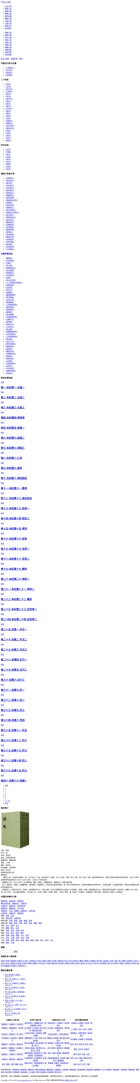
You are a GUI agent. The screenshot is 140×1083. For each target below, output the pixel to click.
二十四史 (74, 1029)
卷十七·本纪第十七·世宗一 (15, 549)
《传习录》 (9, 265)
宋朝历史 (4, 911)
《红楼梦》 (9, 75)
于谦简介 (60, 1023)
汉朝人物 (8, 21)
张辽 (3, 1064)
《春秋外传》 (10, 237)
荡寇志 (86, 1049)
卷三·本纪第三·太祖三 (13, 407)
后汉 (22, 938)
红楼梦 (81, 1023)
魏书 (75, 1049)
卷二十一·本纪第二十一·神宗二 (17, 589)
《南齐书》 (9, 99)
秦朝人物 (8, 18)
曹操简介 (4, 1024)
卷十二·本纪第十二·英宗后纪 (16, 498)
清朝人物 (8, 47)
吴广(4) (28, 961)
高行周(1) (100, 961)
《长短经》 (9, 287)
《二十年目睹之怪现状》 (14, 283)
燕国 (25, 923)
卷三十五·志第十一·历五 (14, 730)
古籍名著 (8, 50)
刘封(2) (112, 961)
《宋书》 (8, 96)
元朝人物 (8, 42)
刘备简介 (12, 1024)
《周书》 (8, 111)
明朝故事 (131, 1070)
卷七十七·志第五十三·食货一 (15, 987)
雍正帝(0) (55, 963)
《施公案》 (9, 244)
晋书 (71, 1044)
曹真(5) (87, 961)
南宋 (7, 943)
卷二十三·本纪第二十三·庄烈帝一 (19, 609)
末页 (6, 803)
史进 (39, 1025)
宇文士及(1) (69, 961)
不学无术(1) (42, 963)
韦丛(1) (3, 963)
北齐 (22, 935)
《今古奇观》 (10, 368)
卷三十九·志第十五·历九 (14, 770)
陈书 (91, 1044)
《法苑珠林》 (10, 227)
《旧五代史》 (10, 126)
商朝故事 (23, 1070)
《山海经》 (9, 361)
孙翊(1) (39, 961)
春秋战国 (8, 16)
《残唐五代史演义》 (12, 212)
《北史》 (8, 118)
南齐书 (81, 1044)
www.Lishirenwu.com (24, 1080)
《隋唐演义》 (10, 195)
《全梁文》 (9, 366)
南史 (83, 1054)
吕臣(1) (73, 963)
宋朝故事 (116, 1070)
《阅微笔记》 (10, 273)
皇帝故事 (8, 1072)
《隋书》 (8, 113)
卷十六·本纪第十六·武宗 (14, 538)
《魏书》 (8, 106)
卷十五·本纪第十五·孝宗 (14, 528)
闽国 (32, 940)
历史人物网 (5, 59)
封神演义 (81, 1039)
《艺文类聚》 (10, 270)
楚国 (30, 921)
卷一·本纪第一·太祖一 (13, 387)
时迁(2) (8, 963)
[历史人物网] (6, 2)
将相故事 (16, 1072)
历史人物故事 (41, 1072)
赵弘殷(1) (62, 963)
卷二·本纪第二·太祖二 (13, 397)
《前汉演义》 (10, 220)
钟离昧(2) (104, 963)
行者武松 (38, 1033)
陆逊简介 (4, 1048)
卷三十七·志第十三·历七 (14, 750)
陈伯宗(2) (76, 961)
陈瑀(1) (45, 961)
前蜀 (7, 940)
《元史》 (8, 138)
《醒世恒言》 (10, 222)
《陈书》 (8, 104)
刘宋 (7, 933)
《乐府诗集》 (10, 242)
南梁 (17, 933)
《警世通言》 (10, 307)
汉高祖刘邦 (64, 1063)
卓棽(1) (78, 963)
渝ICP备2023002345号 (69, 1080)
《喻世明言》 (10, 309)
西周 (7, 916)
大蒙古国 (32, 911)
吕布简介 (4, 1034)
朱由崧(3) (107, 961)
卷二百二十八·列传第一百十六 (16, 1009)
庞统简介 (19, 1048)
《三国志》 (9, 91)
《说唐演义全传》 (11, 200)
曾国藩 (50, 1063)
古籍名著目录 (7, 254)
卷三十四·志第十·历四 (13, 720)
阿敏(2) (30, 963)
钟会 (21, 1064)
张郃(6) (3, 961)
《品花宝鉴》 (10, 198)
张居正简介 (51, 1023)
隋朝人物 (8, 32)
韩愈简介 (50, 1043)
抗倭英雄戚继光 (53, 1058)
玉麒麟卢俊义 (39, 1023)
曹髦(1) (82, 961)
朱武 (38, 1050)
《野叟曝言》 (10, 302)
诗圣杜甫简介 (64, 1034)
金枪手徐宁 (38, 1053)
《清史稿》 (9, 322)
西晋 (7, 930)
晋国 (20, 921)
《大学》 (8, 149)
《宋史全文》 (10, 324)
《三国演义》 (10, 68)
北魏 (7, 935)
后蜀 (12, 940)
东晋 (12, 930)
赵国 (30, 923)
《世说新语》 (10, 247)
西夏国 (16, 911)
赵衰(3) (20, 963)
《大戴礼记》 (10, 319)
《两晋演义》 (10, 207)
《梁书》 (8, 101)
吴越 (27, 940)
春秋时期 (9, 918)
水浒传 (87, 1023)
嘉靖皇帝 (60, 1060)
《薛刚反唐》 (10, 229)
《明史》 (8, 140)
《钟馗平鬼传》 (10, 371)
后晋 (17, 938)
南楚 (37, 940)
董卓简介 (20, 1044)
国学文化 (58, 1072)
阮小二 (36, 1045)
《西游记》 (9, 72)
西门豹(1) (111, 963)
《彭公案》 (9, 329)
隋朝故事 (89, 1070)
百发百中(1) (22, 966)
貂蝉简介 (12, 1048)
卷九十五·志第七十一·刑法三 (15, 979)
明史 (20, 59)
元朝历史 (4, 913)
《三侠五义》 (10, 327)
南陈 (22, 933)
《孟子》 (8, 154)
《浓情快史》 (10, 225)
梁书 (86, 1044)
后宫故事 (50, 1072)
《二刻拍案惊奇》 (11, 305)
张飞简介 (20, 1034)
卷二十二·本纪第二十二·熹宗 (16, 599)
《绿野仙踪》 (10, 285)
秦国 (25, 921)
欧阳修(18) (15, 961)
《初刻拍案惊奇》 (11, 317)
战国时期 (17, 918)
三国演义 (74, 1023)
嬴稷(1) (35, 963)
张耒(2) (135, 963)
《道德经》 (9, 312)
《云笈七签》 (10, 300)
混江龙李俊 (39, 1043)
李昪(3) (8, 961)
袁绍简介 (12, 1034)
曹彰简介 (20, 1059)
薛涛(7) (117, 963)
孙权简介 (20, 1024)
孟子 (79, 1064)
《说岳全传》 (10, 205)
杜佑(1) (83, 963)
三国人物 (8, 23)
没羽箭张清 (38, 1055)
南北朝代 (8, 28)
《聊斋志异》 (10, 358)
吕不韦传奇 (51, 1048)
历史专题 (8, 52)
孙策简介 (12, 1050)
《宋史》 (8, 131)
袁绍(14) (123, 963)
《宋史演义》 (10, 180)
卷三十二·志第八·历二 (13, 700)
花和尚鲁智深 (39, 1063)
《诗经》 (8, 166)
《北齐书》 (9, 109)
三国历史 (4, 906)
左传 (81, 1060)
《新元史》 (9, 183)
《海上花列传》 (10, 280)
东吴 (17, 928)
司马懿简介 (5, 1038)
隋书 (79, 1054)
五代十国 (8, 37)
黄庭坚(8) (61, 961)
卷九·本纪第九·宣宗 (11, 468)
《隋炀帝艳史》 (10, 344)
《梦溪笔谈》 (10, 234)
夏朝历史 (4, 901)
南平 (46, 940)
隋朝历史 (4, 908)
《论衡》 (8, 278)
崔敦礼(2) (14, 963)
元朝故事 (123, 1070)
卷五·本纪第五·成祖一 (13, 427)
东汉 (17, 925)
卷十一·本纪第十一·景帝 (14, 488)
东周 (12, 916)
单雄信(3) (34, 961)
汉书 (84, 1029)
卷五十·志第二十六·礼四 (13, 1000)
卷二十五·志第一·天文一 (14, 629)
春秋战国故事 (40, 1070)
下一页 (7, 801)
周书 (75, 1054)
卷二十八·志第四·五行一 (14, 659)
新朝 (12, 925)
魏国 (35, 923)
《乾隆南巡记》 (10, 268)
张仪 (49, 1053)
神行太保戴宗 (29, 1043)
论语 (75, 1064)
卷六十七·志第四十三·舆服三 (15, 983)
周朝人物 (8, 13)
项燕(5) (55, 961)
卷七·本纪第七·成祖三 (13, 448)
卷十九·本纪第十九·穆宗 (14, 569)
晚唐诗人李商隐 (53, 1038)
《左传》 (8, 169)
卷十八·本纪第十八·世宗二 (15, 559)
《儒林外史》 (10, 351)
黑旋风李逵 (28, 1053)
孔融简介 (4, 1059)
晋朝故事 (72, 1070)
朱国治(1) (130, 961)
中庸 (88, 1064)
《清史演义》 (10, 190)
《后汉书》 (9, 89)
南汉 (41, 940)
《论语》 (8, 157)
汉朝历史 (23, 903)
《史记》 (8, 84)
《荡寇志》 (9, 373)
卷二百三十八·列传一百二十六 (16, 1005)
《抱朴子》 (9, 290)
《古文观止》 (10, 185)
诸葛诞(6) (7, 966)
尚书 (72, 1058)
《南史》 (8, 116)
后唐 (12, 938)
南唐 (22, 940)
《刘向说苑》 (10, 275)
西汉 (7, 925)
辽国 (10, 911)
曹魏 (7, 928)
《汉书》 (8, 86)
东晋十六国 (20, 930)
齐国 (10, 921)
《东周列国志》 (10, 334)
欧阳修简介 (59, 1028)
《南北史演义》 (10, 210)
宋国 (15, 921)
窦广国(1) (118, 961)
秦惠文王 (60, 1048)
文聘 (12, 1064)
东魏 (12, 935)
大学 (83, 1064)
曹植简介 (4, 1044)
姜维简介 (4, 1054)
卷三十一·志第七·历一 (13, 690)
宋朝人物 (8, 40)
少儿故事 (31, 1072)
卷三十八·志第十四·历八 (14, 760)
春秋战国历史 (6, 903)
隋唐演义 (74, 1033)
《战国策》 (9, 292)
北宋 (12, 943)
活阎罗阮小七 (41, 1048)
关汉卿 (62, 1058)
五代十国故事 (107, 1070)
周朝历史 (20, 901)
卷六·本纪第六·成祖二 (13, 438)
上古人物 (8, 6)
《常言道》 (9, 339)
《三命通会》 (10, 249)
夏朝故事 (15, 1070)
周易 (81, 1058)
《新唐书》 (9, 123)
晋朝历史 (12, 906)
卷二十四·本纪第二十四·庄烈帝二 (19, 619)
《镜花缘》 (9, 349)
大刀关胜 (35, 1028)
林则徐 (59, 1053)
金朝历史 (23, 911)
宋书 (76, 1044)
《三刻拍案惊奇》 (11, 336)
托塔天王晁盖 (30, 1048)
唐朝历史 (12, 908)
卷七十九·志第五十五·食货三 (15, 996)
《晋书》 (8, 94)
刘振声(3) (14, 966)
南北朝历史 (21, 906)
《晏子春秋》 (10, 297)
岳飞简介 (50, 1028)
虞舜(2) (124, 961)
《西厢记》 (9, 202)
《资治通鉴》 (10, 314)
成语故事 (24, 1072)
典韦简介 (20, 1054)
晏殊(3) (68, 963)
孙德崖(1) (93, 961)
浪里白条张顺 (37, 1030)
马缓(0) (49, 963)
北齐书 (80, 1049)
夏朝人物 (8, 9)
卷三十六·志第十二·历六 (14, 740)
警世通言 (89, 1039)
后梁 (7, 938)
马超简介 (12, 1054)
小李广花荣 (38, 1038)
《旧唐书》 (9, 121)
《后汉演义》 (10, 215)
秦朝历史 (15, 903)
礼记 (76, 1058)
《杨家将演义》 (10, 217)
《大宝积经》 (10, 260)
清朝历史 (20, 913)
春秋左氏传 (88, 1058)
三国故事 (65, 1070)
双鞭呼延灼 (28, 1038)
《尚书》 (8, 159)
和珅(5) (50, 961)
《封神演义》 (10, 178)
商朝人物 (8, 11)
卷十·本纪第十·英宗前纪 (14, 478)
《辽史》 (8, 133)
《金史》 (8, 135)
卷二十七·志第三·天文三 (14, 649)
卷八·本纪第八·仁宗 (11, 458)
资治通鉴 (74, 1039)
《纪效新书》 (10, 239)
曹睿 (16, 1064)
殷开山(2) (22, 961)
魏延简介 (12, 1059)
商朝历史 (12, 901)
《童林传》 (9, 258)
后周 (27, 938)
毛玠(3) (136, 961)
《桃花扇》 (9, 356)
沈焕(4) (25, 963)
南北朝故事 (81, 1070)
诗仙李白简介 (53, 1034)
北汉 (51, 940)
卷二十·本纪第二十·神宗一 (15, 579)
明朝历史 (12, 913)
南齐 (12, 933)
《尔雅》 (8, 263)
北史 (88, 1054)
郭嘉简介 (4, 1028)
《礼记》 (8, 162)
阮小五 (33, 1050)
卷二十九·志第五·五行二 (14, 669)
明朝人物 (8, 45)
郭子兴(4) (97, 963)
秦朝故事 (49, 1070)
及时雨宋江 (28, 1023)
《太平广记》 (10, 341)
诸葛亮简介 (13, 1028)
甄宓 (8, 1064)
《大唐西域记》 (10, 363)
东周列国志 (82, 1033)
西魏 (17, 935)
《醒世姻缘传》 (10, 295)
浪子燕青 (27, 1028)
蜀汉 (12, 928)
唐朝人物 (8, 35)
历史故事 (8, 55)
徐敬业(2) (129, 963)
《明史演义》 (10, 193)
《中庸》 (8, 152)
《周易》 (8, 164)
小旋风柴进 (28, 1058)
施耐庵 (58, 1065)
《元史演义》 (10, 188)
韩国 (40, 923)
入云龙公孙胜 (29, 1033)
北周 (27, 935)
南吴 (17, 940)
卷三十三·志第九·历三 (13, 710)
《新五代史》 (10, 128)
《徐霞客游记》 (10, 354)
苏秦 (53, 1053)
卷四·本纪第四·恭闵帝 (13, 417)
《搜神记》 (9, 232)
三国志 (89, 1029)
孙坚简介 (12, 1044)
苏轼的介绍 (59, 1043)
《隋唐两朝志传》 (11, 331)
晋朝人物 (8, 26)
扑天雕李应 (38, 1058)
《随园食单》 (10, 346)
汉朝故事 (57, 1070)
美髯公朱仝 (28, 1063)
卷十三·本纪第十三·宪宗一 (15, 508)
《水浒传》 (9, 70)
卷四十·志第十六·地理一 (14, 780)
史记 (80, 1029)
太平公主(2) (90, 963)
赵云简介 (14, 1038)
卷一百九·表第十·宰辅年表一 (15, 992)
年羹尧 (56, 1063)
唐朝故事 (97, 1070)
